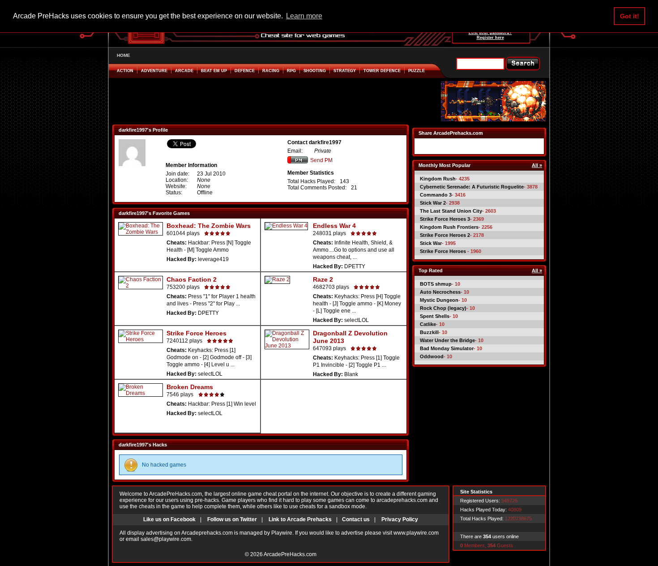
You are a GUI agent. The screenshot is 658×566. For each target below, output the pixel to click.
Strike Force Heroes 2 (445, 235)
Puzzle (416, 71)
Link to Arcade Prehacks (300, 519)
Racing (270, 71)
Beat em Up (214, 71)
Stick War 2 (433, 203)
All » (537, 165)
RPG (291, 71)
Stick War (431, 243)
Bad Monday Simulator (447, 348)
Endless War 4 (334, 225)
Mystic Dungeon (439, 300)
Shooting (314, 71)
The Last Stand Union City (451, 211)
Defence (245, 71)
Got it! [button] (629, 16)
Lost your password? (490, 32)
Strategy (344, 71)
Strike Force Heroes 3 (445, 219)
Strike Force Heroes (196, 333)
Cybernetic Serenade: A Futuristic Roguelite (472, 186)
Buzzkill (429, 332)
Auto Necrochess (440, 292)
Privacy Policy (399, 519)
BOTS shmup (436, 284)
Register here (490, 37)
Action (125, 71)
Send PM (321, 160)
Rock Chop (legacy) (443, 308)
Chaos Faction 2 (192, 279)
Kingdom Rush (438, 178)
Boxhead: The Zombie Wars (209, 225)
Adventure (154, 71)
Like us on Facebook (169, 519)
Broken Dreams (190, 386)
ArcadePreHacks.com (290, 554)
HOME (123, 55)
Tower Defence (382, 71)
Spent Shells (434, 316)
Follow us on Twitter (232, 519)
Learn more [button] (304, 16)
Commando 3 (436, 194)
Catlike (428, 324)
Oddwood (432, 356)
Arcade (184, 71)
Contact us (356, 519)
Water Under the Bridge (447, 340)
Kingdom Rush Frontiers (449, 227)
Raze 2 (323, 279)
